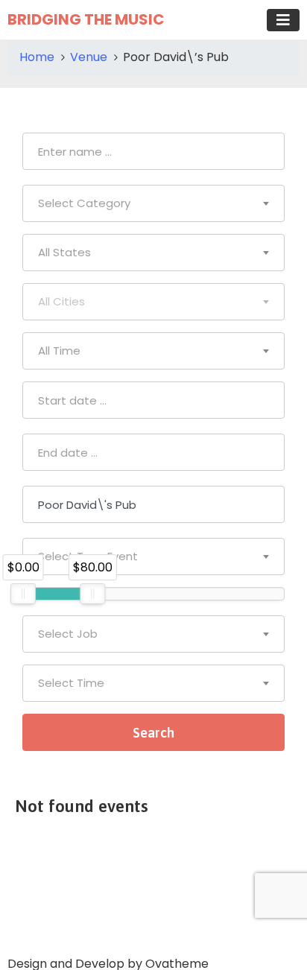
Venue (88, 57)
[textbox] (153, 203)
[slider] (23, 593)
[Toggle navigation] (283, 20)
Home (36, 57)
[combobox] (153, 203)
